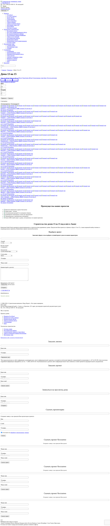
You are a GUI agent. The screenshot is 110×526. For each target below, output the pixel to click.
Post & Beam (10, 26)
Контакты (6, 63)
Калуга (13, 523)
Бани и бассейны (11, 20)
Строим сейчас (11, 45)
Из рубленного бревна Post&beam (16, 35)
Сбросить (10, 98)
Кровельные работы (12, 39)
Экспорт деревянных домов (14, 57)
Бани (5, 323)
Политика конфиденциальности (9, 300)
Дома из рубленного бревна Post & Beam (15, 333)
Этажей (3, 241)
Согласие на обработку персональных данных (13, 302)
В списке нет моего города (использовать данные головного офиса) (19, 524)
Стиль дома (4, 254)
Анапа (2, 523)
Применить (4, 98)
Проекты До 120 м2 (9, 316)
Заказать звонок (5, 7)
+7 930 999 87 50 (5, 3)
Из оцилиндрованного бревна (15, 33)
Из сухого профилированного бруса (17, 32)
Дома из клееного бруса (13, 23)
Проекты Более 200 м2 (10, 319)
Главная (4, 70)
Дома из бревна (11, 22)
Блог (8, 61)
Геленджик (8, 523)
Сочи (48, 523)
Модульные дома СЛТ (13, 25)
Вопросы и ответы (12, 58)
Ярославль (57, 523)
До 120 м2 (10, 15)
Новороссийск (24, 523)
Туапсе (52, 523)
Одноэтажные (11, 19)
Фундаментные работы (13, 38)
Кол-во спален (5, 245)
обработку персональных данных (19, 432)
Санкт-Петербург (42, 523)
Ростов (30, 523)
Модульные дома (8, 335)
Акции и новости (12, 60)
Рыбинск (34, 523)
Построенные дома (9, 44)
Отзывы (9, 48)
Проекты (6, 13)
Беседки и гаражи (12, 28)
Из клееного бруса (12, 31)
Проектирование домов (13, 52)
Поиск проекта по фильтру (8, 82)
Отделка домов (11, 42)
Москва (17, 523)
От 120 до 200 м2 (12, 16)
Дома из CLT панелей (13, 36)
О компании (7, 49)
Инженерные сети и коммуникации (17, 41)
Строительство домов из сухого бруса (14, 332)
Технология (4, 250)
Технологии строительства (11, 29)
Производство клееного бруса (15, 54)
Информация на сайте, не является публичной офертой (12, 337)
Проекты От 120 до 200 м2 (11, 317)
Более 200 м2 (10, 17)
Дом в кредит (10, 55)
